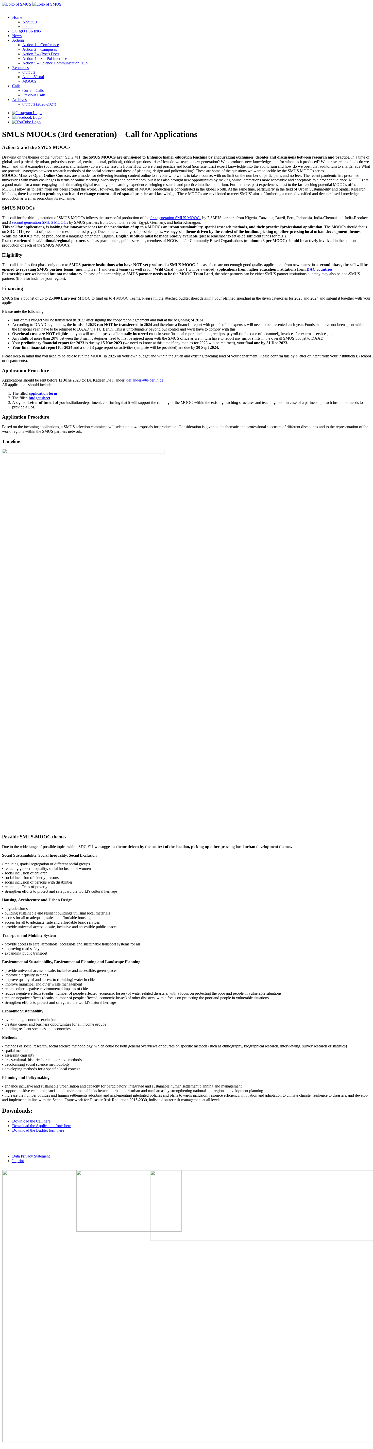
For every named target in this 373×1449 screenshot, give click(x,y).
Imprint (18, 1161)
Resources (20, 67)
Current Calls (33, 90)
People (27, 26)
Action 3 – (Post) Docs (40, 54)
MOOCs (29, 81)
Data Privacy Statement (31, 1156)
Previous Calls (33, 95)
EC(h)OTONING (26, 31)
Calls (16, 86)
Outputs (28, 72)
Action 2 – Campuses (39, 49)
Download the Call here (31, 1121)
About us (29, 22)
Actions (18, 40)
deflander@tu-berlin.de (144, 380)
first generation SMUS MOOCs (175, 218)
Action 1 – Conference (40, 45)
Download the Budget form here (38, 1130)
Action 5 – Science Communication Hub (55, 63)
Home (17, 17)
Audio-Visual (33, 77)
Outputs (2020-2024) (39, 104)
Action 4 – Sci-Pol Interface (44, 58)
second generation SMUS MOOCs (40, 222)
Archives (19, 99)
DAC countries (319, 269)
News (17, 35)
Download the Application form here (41, 1126)
